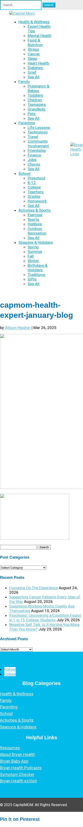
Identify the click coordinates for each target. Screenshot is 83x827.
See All (33, 77)
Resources (10, 747)
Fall (31, 256)
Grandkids (36, 109)
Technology (38, 132)
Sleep (32, 58)
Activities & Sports (34, 210)
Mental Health (39, 35)
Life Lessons (39, 127)
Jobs (32, 159)
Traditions (36, 274)
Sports (33, 219)
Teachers (36, 192)
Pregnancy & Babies (38, 88)
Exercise (35, 215)
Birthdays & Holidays (37, 267)
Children (35, 100)
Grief (32, 72)
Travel (33, 136)
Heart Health (38, 63)
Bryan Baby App (14, 761)
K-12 (32, 182)
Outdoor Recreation (37, 231)
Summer (35, 251)
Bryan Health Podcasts (21, 767)
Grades (34, 196)
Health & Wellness (34, 22)
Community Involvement (38, 143)
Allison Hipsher (18, 327)
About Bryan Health (17, 754)
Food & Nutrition (35, 42)
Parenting (26, 123)
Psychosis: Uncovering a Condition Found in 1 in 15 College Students (45, 617)
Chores (34, 164)
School (24, 173)
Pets (32, 113)
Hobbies (35, 224)
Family (24, 81)
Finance (34, 155)
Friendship (37, 150)
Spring (33, 247)
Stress (33, 49)
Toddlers (35, 95)
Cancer (34, 54)
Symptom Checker (17, 774)
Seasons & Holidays (35, 242)
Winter (33, 261)
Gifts (32, 279)
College (34, 187)
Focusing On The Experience (33, 587)
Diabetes (35, 67)
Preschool (36, 178)
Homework (37, 201)
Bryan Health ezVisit (18, 781)
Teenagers (37, 104)
